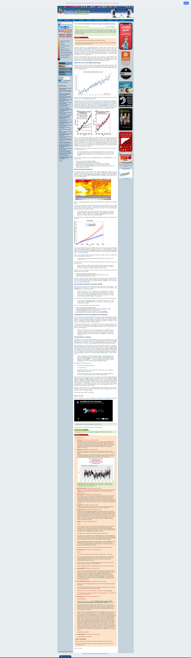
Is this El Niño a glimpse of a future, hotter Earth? (64, 105)
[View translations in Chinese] (70, 7)
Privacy (100, 653)
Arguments (67, 20)
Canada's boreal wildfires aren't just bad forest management (65, 151)
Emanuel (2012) (89, 209)
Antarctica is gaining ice (65, 55)
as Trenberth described (87, 289)
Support (122, 20)
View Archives (98, 424)
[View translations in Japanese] (104, 7)
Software (74, 20)
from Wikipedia (107, 619)
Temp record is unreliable (65, 50)
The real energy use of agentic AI (65, 114)
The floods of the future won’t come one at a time (65, 120)
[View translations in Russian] (120, 7)
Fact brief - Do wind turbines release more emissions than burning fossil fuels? (64, 94)
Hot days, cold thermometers (64, 144)
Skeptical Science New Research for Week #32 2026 (65, 125)
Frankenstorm (86, 340)
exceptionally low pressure (84, 49)
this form (83, 431)
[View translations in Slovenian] (125, 7)
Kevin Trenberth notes (79, 286)
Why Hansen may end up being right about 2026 (65, 132)
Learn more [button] (116, 3)
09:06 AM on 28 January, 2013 (94, 488)
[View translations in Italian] (101, 7)
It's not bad (62, 44)
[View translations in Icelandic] (96, 7)
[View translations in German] (89, 7)
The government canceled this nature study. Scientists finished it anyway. (65, 139)
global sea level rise (87, 103)
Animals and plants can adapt (66, 52)
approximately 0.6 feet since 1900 (101, 103)
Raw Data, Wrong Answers (64, 108)
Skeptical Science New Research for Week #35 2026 (65, 89)
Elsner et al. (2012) (79, 254)
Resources (81, 20)
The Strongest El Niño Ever (64, 155)
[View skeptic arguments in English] (65, 7)
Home (60, 20)
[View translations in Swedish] (130, 7)
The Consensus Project (99, 20)
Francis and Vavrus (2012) (80, 317)
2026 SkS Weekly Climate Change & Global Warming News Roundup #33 (65, 110)
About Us (95, 653)
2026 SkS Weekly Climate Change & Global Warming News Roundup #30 (65, 146)
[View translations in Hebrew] (92, 7)
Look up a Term (66, 656)
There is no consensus (64, 45)
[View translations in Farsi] (82, 7)
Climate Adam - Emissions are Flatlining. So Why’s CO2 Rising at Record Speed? (65, 97)
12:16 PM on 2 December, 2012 (90, 440)
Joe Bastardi (89, 43)
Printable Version (78, 427)
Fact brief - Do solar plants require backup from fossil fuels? (65, 142)
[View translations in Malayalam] (111, 7)
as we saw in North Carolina (98, 382)
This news (100, 441)
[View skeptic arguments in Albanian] (68, 7)
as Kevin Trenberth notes (83, 280)
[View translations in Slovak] (123, 7)
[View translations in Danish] (77, 7)
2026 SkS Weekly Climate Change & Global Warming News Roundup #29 (65, 158)
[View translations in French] (87, 7)
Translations (109, 20)
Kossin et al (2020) (90, 601)
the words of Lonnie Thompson (93, 377)
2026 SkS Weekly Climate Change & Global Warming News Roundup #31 (65, 134)
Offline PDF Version (88, 427)
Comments (89, 20)
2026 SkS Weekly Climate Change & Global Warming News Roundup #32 (65, 123)
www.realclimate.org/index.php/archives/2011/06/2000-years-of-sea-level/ (94, 547)
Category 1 (106, 53)
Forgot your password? (63, 82)
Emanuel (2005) (97, 206)
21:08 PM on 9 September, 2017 (94, 549)
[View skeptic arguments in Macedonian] (108, 7)
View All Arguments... (64, 57)
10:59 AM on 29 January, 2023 (99, 581)
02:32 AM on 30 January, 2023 (93, 634)
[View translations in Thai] (132, 7)
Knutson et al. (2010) (87, 261)
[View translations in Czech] (75, 7)
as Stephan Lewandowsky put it (83, 363)
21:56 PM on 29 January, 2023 (92, 596)
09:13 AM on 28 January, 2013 (94, 494)
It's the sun (62, 42)
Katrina (89, 53)
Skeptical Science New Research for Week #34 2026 (65, 103)
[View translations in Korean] (106, 7)
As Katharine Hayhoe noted (81, 171)
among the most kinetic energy (86, 51)
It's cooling (62, 47)
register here (81, 644)
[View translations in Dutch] (80, 7)
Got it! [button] (186, 3)
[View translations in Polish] (115, 7)
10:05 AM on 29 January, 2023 (93, 568)
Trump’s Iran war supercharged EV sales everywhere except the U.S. (65, 91)
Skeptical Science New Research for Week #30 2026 (65, 149)
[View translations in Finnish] (84, 7)
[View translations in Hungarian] (94, 7)
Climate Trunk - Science (63, 106)
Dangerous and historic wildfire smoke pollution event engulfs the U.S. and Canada (65, 153)
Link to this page (110, 26)
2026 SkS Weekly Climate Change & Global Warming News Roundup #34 (65, 100)
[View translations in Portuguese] (118, 7)
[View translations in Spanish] (127, 7)
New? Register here (67, 80)
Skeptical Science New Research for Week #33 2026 (65, 113)
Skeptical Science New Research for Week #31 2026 (65, 137)
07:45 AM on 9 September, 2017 (89, 521)
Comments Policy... (108, 641)
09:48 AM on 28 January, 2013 (91, 505)
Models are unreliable (64, 49)
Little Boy (91, 52)
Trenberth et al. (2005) (102, 298)
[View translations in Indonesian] (99, 7)
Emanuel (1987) (104, 205)
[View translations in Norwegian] (113, 7)
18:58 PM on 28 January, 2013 (93, 509)
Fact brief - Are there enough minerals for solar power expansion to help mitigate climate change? (64, 117)
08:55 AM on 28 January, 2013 (91, 449)
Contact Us (105, 653)
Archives (60, 160)
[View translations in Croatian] (72, 7)
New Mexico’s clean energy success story (64, 128)
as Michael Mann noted (102, 65)
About (116, 20)
